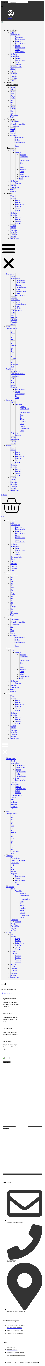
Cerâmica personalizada (15, 55)
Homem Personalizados (20, 42)
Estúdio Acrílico (13, 190)
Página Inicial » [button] (6, 993)
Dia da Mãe (12, 92)
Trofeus (17, 140)
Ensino (12, 133)
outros (12, 80)
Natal (12, 117)
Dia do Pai (13, 332)
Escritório (13, 78)
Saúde (22, 172)
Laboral (22, 174)
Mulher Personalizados (20, 47)
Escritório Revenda (13, 231)
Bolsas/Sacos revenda (19, 205)
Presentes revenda (13, 235)
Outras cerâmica (18, 63)
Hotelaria (23, 169)
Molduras (13, 74)
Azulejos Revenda (18, 222)
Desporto (13, 135)
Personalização (13, 30)
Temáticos (11, 119)
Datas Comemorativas (12, 84)
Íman (12, 71)
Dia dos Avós (12, 102)
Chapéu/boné (24, 176)
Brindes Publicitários (14, 186)
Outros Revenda (18, 210)
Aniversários (14, 121)
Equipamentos (20, 137)
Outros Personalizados (20, 51)
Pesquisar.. (4, 2)
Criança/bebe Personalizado (20, 38)
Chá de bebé (12, 130)
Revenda (10, 193)
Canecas (18, 183)
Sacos (21, 179)
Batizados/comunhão (17, 124)
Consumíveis (14, 238)
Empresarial (11, 148)
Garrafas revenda (13, 227)
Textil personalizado (15, 34)
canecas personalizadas (20, 59)
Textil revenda (13, 197)
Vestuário (18, 152)
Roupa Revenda (18, 201)
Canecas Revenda (18, 218)
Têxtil (12, 150)
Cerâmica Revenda (13, 214)
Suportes (13, 76)
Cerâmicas (14, 181)
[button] (8, 256)
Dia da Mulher (13, 97)
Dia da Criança (13, 108)
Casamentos (14, 126)
